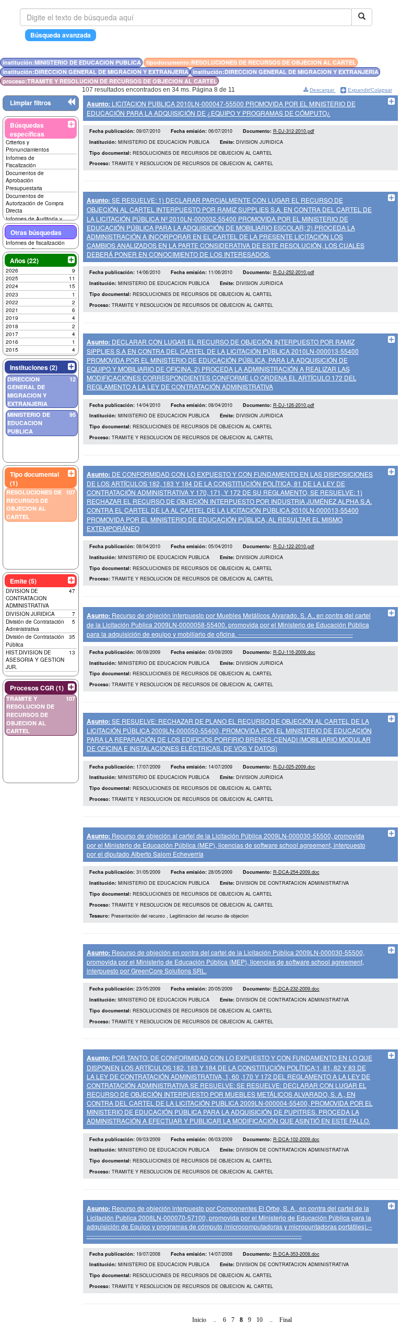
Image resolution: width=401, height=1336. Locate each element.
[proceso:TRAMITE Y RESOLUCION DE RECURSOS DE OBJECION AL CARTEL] (386, 62)
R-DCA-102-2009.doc (296, 1139)
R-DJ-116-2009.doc (294, 652)
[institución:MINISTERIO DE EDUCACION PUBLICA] (374, 62)
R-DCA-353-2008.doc (296, 1254)
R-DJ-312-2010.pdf (293, 131)
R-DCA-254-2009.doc (296, 872)
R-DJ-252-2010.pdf (293, 272)
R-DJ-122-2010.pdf (293, 546)
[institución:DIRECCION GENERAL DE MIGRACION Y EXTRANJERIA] (380, 62)
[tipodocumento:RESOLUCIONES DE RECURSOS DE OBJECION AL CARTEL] (377, 62)
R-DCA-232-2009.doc (296, 988)
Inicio (199, 1319)
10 (259, 1319)
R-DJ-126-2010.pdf (293, 405)
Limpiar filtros (30, 102)
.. (214, 1319)
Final (285, 1319)
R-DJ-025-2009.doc (294, 766)
